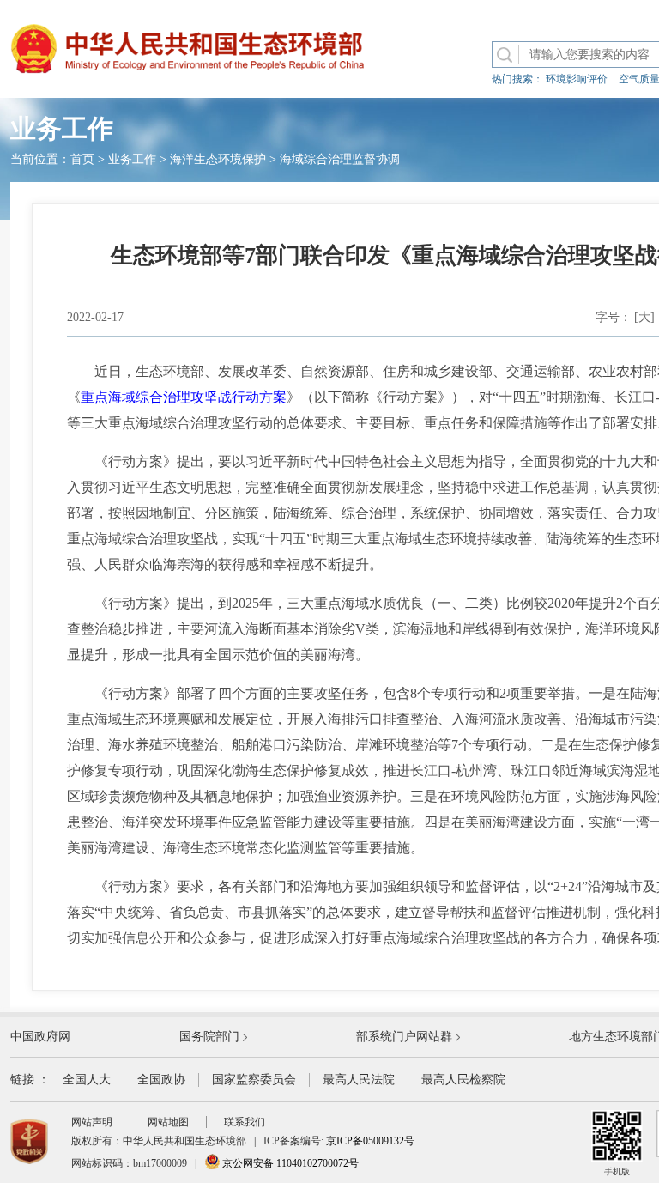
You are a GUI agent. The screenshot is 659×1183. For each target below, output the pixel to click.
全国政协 (161, 1079)
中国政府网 (40, 1036)
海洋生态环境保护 (218, 159)
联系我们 (244, 1122)
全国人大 (87, 1079)
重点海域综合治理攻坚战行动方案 (184, 397)
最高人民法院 (359, 1079)
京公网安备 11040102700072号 (289, 1163)
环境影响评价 (577, 79)
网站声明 (91, 1122)
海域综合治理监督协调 (340, 159)
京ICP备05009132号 (370, 1141)
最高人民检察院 (463, 1079)
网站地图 (168, 1122)
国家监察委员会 (254, 1079)
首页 (82, 159)
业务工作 (132, 159)
